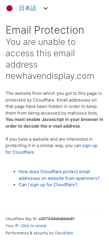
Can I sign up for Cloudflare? (48, 184)
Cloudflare (64, 233)
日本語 (27, 8)
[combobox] (25, 8)
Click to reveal (33, 225)
